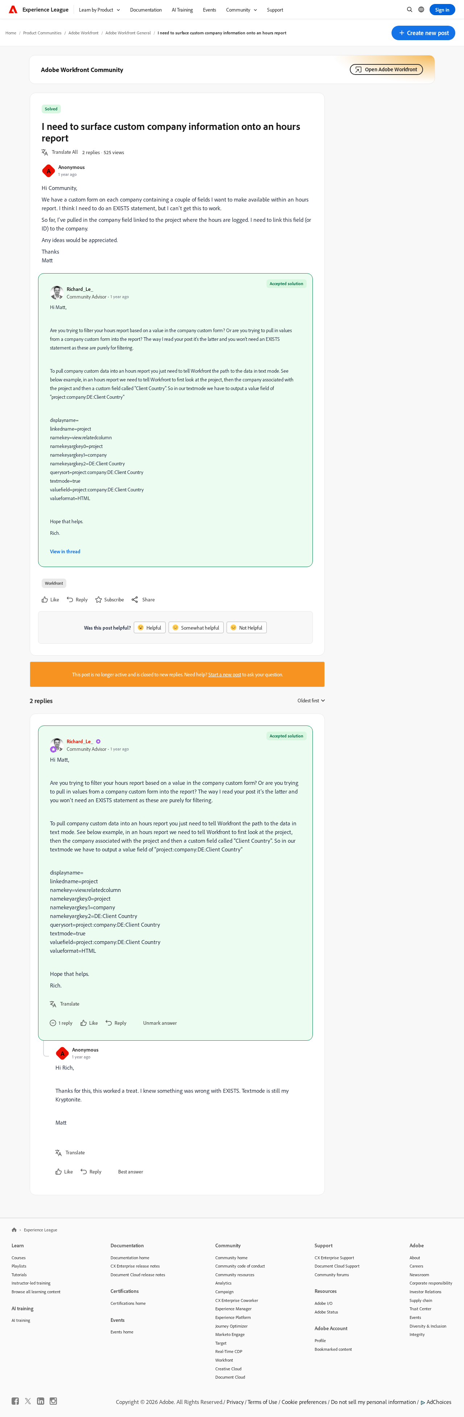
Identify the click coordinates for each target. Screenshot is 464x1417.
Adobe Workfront (84, 32)
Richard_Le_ (80, 289)
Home (10, 32)
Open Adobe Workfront (391, 69)
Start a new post (224, 674)
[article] (175, 883)
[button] (423, 33)
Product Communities (42, 32)
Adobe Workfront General (128, 32)
